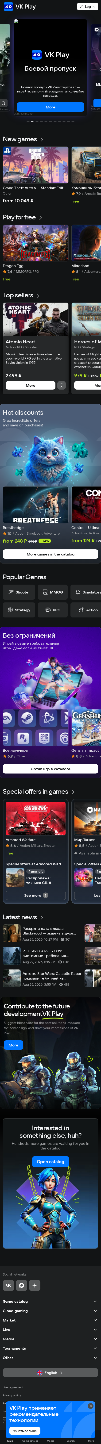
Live (6, 1329)
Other (8, 1357)
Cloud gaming (15, 1310)
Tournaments (14, 1348)
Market (9, 1320)
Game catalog (15, 1301)
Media (8, 1339)
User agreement (13, 1387)
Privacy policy (12, 1395)
